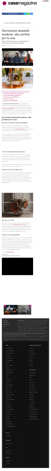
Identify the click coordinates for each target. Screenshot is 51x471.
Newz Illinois (31, 394)
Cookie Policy (5, 334)
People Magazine (9, 409)
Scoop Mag (31, 404)
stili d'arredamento (16, 255)
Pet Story (8, 367)
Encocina (31, 365)
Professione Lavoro (10, 370)
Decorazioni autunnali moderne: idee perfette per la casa (16, 92)
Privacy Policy (11, 334)
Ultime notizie (6, 324)
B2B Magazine (9, 406)
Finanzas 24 (31, 350)
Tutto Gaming (8, 414)
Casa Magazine (20, 320)
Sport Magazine (9, 372)
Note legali (16, 334)
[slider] (9, 65)
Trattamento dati (22, 334)
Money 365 (8, 401)
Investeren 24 (9, 460)
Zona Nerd (8, 404)
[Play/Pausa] (3, 65)
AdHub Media (25, 336)
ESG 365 (7, 416)
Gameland (31, 399)
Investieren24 (9, 443)
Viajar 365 (31, 358)
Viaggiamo (8, 382)
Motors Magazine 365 (33, 409)
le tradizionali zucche (20, 129)
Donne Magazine (9, 353)
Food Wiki (8, 418)
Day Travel (8, 411)
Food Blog (8, 355)
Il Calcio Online (9, 392)
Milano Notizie (9, 358)
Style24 (7, 375)
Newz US (31, 380)
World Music (8, 397)
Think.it (7, 377)
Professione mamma (10, 394)
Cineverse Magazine (10, 350)
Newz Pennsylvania (33, 392)
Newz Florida (32, 387)
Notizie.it (7, 362)
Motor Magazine (9, 360)
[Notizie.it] (46, 1)
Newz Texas (31, 384)
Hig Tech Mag (32, 401)
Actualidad (31, 348)
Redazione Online (10, 252)
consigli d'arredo (7, 255)
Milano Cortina (9, 387)
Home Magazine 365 (33, 414)
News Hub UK (9, 450)
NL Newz (8, 463)
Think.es (31, 355)
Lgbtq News (8, 453)
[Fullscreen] (31, 65)
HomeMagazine (9, 423)
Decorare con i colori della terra (11, 97)
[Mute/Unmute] (5, 65)
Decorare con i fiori (8, 98)
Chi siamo (5, 320)
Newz (30, 377)
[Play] (17, 58)
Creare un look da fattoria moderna (12, 95)
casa (3, 255)
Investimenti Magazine (10, 399)
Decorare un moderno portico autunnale (13, 93)
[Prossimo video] (19, 65)
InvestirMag (8, 436)
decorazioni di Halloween (8, 108)
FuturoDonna (8, 421)
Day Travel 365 (32, 411)
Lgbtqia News (32, 406)
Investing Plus (32, 375)
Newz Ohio (31, 397)
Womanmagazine (32, 372)
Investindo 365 (32, 353)
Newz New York (32, 389)
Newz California (32, 382)
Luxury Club (8, 389)
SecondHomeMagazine (10, 426)
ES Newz (31, 360)
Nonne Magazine (9, 384)
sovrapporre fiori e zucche (19, 224)
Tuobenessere (9, 380)
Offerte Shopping (9, 365)
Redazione (5, 322)
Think (4, 326)
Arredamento (5, 254)
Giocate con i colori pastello (10, 100)
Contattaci (43, 333)
